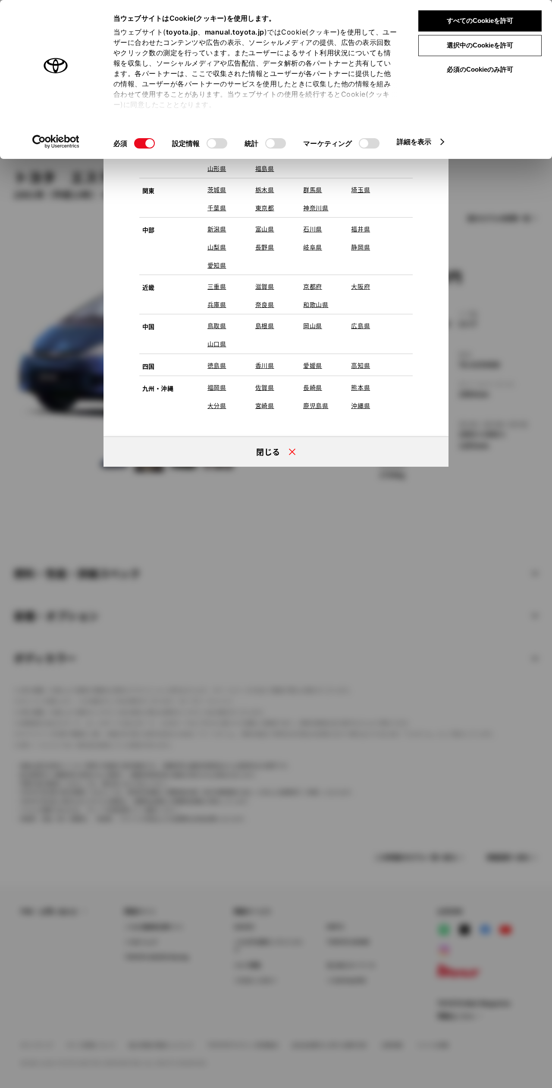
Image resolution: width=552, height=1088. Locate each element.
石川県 (312, 229)
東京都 (264, 207)
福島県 (264, 168)
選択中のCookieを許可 (480, 45)
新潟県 (216, 229)
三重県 (216, 286)
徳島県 (216, 365)
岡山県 (312, 325)
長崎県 (312, 387)
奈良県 (264, 304)
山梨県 (216, 247)
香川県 (264, 365)
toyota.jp (182, 32)
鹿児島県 (316, 405)
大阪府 (360, 286)
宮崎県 (264, 405)
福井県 (360, 229)
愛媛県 (312, 365)
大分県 (216, 405)
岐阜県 (312, 247)
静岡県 (360, 247)
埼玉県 (360, 189)
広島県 (360, 325)
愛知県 (216, 265)
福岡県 (216, 387)
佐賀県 (264, 387)
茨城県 (216, 189)
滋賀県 (264, 286)
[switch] (217, 143)
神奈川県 (316, 207)
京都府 (312, 286)
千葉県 (216, 207)
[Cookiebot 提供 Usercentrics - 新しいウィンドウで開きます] (56, 142)
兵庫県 (216, 304)
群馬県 (312, 189)
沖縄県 (360, 405)
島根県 (264, 325)
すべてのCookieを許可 (480, 20)
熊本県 (360, 387)
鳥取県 (216, 325)
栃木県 (264, 189)
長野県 (264, 247)
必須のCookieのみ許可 (480, 69)
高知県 (360, 365)
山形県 (216, 168)
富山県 (264, 229)
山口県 (216, 343)
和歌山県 (316, 304)
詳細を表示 (414, 141)
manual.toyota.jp (234, 32)
